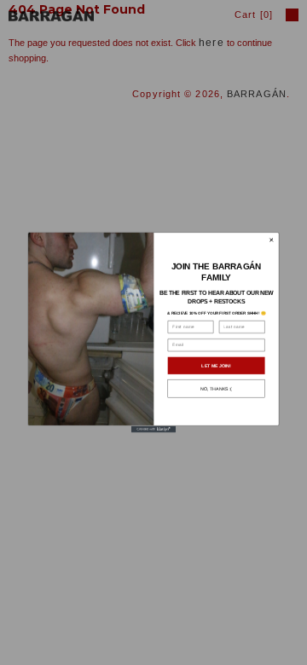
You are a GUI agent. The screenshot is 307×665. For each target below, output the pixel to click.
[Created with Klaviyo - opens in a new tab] (153, 429)
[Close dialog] (271, 239)
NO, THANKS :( (216, 388)
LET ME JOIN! (215, 365)
